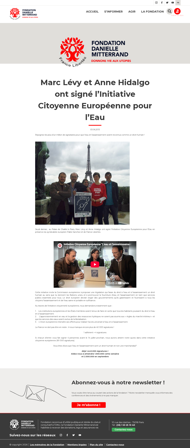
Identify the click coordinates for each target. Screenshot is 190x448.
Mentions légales (77, 444)
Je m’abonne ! (88, 405)
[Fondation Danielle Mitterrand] (24, 14)
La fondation (152, 11)
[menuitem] (178, 2)
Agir (131, 11)
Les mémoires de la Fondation (47, 444)
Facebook (162, 2)
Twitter (167, 2)
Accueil (92, 11)
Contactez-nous (123, 429)
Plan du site (96, 444)
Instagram (156, 2)
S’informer (113, 11)
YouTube (172, 2)
